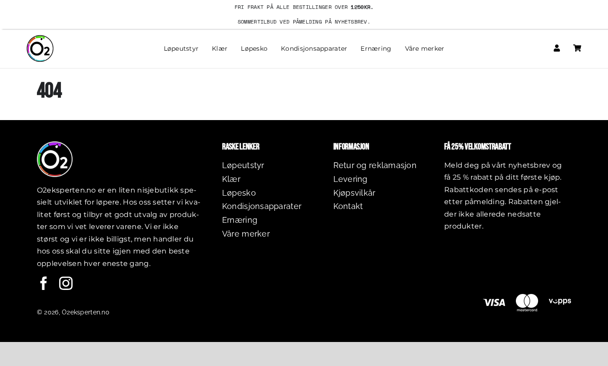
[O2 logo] (40, 39)
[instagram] (66, 283)
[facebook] (43, 283)
